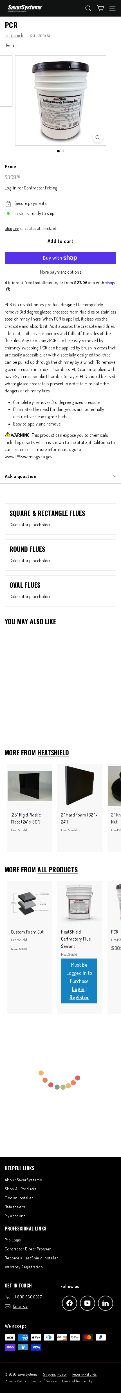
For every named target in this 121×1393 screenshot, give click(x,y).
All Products (57, 869)
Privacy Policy (15, 1381)
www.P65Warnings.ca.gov (29, 456)
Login (78, 989)
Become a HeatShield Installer (31, 1258)
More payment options (60, 272)
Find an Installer (19, 1197)
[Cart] (100, 8)
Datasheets (15, 1206)
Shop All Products (21, 1188)
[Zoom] (97, 137)
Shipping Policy (55, 1374)
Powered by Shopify (77, 1381)
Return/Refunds (84, 1374)
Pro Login (13, 1240)
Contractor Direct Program (28, 1249)
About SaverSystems (23, 1179)
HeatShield (14, 35)
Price (10, 166)
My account (15, 1215)
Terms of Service (44, 1381)
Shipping (12, 228)
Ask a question (20, 476)
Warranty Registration (24, 1267)
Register (79, 997)
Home (9, 45)
